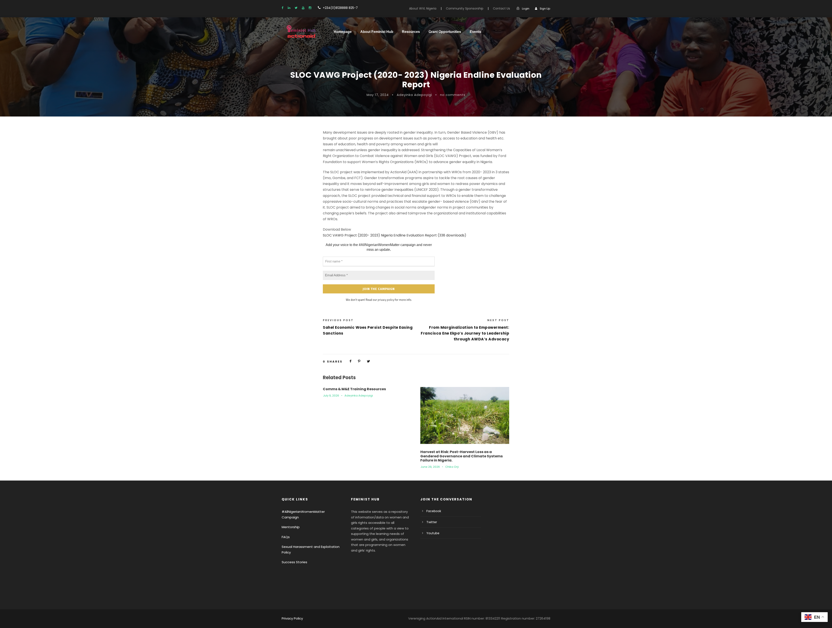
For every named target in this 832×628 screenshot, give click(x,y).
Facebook (433, 511)
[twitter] (296, 8)
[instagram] (310, 8)
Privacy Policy (292, 618)
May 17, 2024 (378, 94)
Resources (411, 32)
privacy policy (386, 300)
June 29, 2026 (430, 467)
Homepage (343, 32)
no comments (452, 94)
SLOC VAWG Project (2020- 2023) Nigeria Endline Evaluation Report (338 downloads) (394, 235)
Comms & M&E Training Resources (354, 389)
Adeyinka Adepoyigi (414, 94)
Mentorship (291, 527)
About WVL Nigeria (422, 8)
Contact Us (501, 8)
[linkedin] (289, 8)
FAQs (286, 537)
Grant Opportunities (445, 32)
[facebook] (282, 8)
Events (475, 32)
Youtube (432, 533)
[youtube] (303, 8)
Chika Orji (452, 467)
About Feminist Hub (376, 32)
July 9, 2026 (331, 395)
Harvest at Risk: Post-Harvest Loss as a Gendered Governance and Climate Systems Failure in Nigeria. (461, 456)
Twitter (431, 522)
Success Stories (294, 562)
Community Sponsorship (464, 8)
